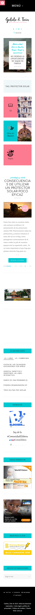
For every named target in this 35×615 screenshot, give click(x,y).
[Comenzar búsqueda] (14, 33)
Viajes (13, 49)
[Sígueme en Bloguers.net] (17, 412)
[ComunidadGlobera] (17, 432)
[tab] (9, 358)
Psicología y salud (17, 177)
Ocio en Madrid (10, 134)
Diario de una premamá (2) (16, 380)
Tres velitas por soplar (15, 390)
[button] (2, 2)
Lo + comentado (22, 358)
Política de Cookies (19, 608)
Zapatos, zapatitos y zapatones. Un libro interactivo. (13, 373)
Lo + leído (8, 358)
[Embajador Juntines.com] (17, 427)
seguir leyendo (17, 260)
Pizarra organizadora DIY (15, 385)
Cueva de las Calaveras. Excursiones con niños (15, 365)
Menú (16, 5)
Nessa (9, 266)
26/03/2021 (17, 198)
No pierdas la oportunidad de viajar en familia (17, 60)
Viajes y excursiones (18, 51)
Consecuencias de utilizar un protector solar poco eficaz (17, 187)
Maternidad (17, 44)
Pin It (25, 208)
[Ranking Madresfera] (17, 445)
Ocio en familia (17, 46)
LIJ (10, 110)
